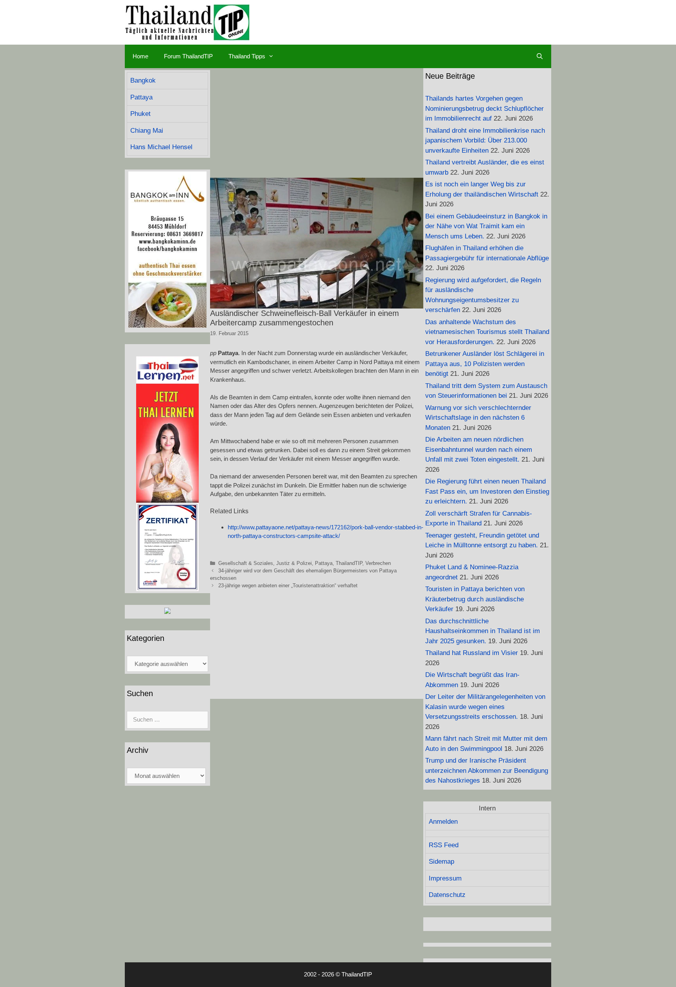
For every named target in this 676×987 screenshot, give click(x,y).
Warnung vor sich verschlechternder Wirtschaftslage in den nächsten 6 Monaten (478, 417)
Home (140, 56)
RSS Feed (443, 845)
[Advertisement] (316, 123)
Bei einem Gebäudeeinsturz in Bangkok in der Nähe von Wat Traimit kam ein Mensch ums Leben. (486, 226)
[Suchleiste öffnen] (539, 56)
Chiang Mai (146, 130)
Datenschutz (447, 895)
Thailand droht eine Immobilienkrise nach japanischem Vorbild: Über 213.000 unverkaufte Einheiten (485, 140)
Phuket (140, 113)
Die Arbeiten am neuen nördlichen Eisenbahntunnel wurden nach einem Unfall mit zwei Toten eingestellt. (478, 449)
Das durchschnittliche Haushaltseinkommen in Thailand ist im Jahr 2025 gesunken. (482, 631)
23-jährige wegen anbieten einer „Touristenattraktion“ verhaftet (288, 585)
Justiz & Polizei (294, 563)
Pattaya (324, 563)
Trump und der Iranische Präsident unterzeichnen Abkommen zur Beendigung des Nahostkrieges (486, 770)
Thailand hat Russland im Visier (471, 653)
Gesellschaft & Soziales (245, 563)
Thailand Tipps (246, 56)
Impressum (445, 878)
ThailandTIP (349, 563)
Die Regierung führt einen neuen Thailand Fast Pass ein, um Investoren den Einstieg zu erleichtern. (487, 491)
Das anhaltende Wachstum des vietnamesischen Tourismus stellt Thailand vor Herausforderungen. (487, 332)
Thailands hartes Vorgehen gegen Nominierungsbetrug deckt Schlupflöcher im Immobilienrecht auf (484, 108)
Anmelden (443, 821)
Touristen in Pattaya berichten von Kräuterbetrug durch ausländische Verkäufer (475, 599)
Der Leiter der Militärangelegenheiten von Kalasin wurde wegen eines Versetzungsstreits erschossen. (485, 706)
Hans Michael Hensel (161, 147)
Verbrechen (378, 563)
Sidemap (441, 861)
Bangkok (143, 80)
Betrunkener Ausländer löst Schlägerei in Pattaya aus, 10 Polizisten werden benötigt (484, 363)
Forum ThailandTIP (188, 56)
